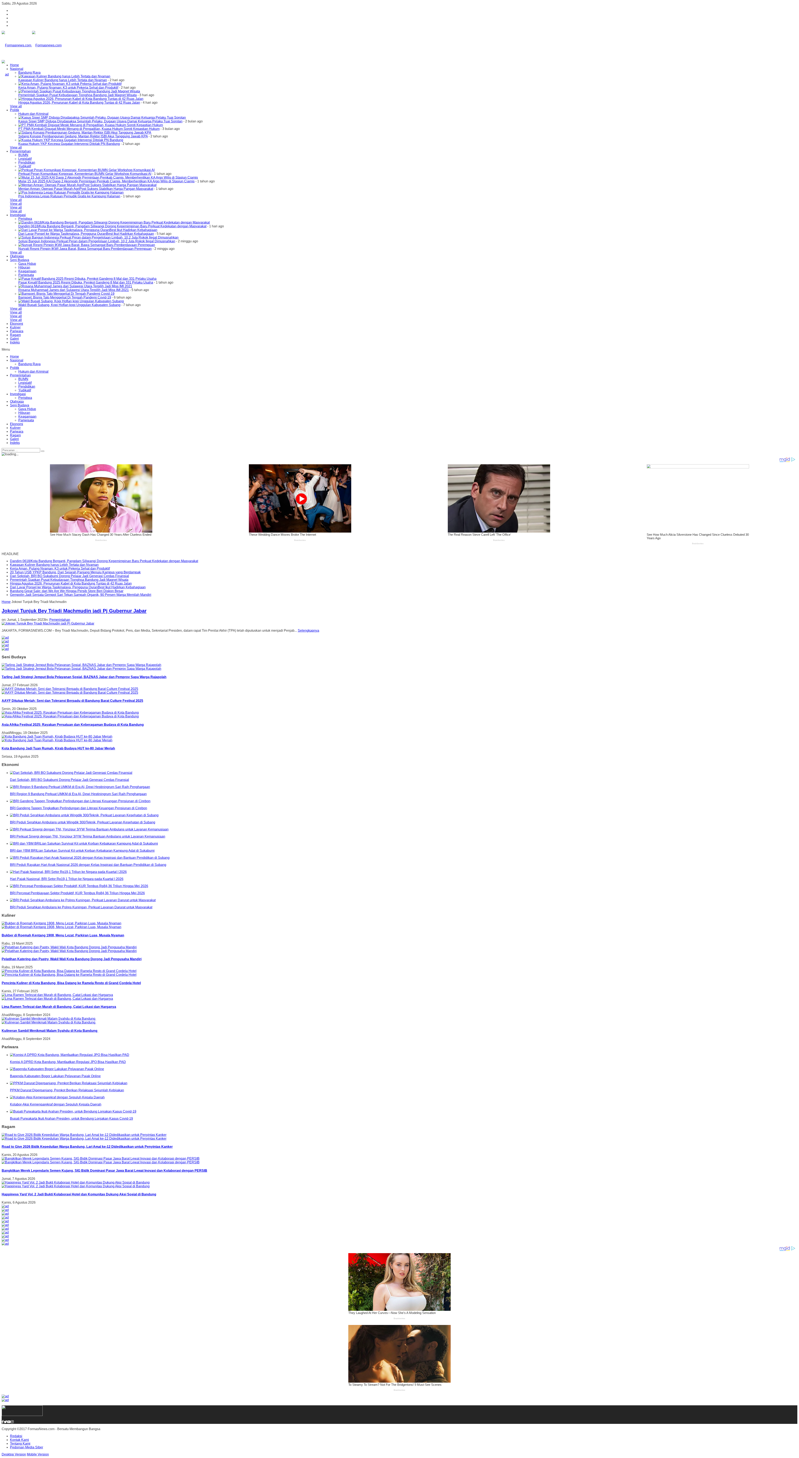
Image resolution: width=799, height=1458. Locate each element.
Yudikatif (24, 166)
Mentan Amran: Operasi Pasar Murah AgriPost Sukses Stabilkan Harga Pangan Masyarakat (85, 188)
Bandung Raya (29, 72)
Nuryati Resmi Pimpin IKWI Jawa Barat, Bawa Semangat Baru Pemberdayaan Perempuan (85, 248)
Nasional (16, 69)
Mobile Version (38, 1454)
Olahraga (17, 256)
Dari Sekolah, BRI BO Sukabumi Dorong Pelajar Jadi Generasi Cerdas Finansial (69, 576)
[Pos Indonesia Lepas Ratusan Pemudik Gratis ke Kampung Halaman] (71, 192)
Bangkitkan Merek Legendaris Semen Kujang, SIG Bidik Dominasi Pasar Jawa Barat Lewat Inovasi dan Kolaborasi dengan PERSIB (104, 1170)
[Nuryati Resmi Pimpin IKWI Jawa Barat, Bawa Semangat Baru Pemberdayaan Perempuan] (86, 245)
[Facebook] (3, 1422)
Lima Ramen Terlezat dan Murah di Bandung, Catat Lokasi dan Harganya (59, 1007)
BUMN (23, 155)
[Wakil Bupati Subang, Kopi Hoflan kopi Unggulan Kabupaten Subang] (71, 301)
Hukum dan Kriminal (33, 114)
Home (14, 65)
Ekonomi (16, 323)
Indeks (15, 342)
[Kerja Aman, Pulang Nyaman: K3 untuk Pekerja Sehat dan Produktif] (70, 84)
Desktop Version (14, 1454)
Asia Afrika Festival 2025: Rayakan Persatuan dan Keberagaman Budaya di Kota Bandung (73, 724)
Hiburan (24, 267)
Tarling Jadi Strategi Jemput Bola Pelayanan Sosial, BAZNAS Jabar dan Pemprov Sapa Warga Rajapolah (84, 677)
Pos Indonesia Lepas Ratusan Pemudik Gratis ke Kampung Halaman (69, 196)
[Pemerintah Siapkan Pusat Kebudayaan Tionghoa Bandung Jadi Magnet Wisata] (79, 91)
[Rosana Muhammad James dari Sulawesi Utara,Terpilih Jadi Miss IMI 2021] (75, 286)
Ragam (15, 335)
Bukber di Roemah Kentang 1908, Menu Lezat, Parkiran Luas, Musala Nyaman (63, 935)
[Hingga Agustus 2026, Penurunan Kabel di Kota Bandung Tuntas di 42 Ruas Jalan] (80, 99)
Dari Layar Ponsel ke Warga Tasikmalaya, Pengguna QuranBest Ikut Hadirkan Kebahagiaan (86, 233)
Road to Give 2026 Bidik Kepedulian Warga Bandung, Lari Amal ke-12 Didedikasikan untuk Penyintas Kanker (87, 1146)
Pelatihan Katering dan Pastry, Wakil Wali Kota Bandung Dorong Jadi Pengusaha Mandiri (71, 959)
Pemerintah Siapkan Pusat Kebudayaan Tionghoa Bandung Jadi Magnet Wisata (77, 95)
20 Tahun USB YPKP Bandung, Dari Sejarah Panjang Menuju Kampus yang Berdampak (75, 572)
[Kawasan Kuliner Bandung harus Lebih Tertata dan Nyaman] (64, 76)
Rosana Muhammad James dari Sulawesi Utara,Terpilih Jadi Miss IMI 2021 (73, 290)
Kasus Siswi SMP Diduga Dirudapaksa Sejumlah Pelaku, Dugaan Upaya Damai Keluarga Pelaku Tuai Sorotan (100, 121)
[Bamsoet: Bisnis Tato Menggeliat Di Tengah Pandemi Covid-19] (66, 293)
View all (16, 106)
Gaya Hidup (27, 263)
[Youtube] (9, 1422)
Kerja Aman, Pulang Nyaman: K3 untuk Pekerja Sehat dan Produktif (68, 87)
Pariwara (16, 331)
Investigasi (18, 215)
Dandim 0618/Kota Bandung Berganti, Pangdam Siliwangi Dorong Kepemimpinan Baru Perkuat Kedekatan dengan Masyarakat (112, 226)
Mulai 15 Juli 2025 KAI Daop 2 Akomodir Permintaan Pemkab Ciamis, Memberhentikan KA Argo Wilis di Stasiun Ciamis (106, 181)
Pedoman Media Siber (26, 1447)
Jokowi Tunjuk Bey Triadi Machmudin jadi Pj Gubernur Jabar (74, 611)
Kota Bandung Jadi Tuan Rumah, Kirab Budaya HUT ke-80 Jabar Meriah (58, 748)
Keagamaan (27, 271)
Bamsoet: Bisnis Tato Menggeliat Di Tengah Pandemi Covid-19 (64, 297)
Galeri (14, 338)
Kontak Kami (19, 1440)
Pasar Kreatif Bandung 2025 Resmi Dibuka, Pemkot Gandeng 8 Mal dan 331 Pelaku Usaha (85, 282)
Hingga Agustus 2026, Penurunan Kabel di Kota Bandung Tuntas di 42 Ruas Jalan (79, 102)
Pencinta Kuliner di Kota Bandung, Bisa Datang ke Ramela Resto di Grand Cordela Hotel (71, 983)
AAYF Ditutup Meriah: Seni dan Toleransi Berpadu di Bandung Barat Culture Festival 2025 (72, 700)
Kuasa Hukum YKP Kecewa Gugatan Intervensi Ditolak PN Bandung (69, 144)
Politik (14, 110)
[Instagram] (12, 1422)
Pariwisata (26, 275)
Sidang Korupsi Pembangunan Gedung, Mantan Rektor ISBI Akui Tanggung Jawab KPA (83, 136)
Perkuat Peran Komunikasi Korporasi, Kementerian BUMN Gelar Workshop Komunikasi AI (84, 174)
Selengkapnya (308, 630)
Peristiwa (25, 218)
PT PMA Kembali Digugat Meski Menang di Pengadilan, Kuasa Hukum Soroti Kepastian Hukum (89, 129)
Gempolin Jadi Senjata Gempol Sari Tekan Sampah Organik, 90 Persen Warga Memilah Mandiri (80, 594)
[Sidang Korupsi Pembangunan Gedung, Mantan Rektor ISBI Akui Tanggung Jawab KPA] (84, 132)
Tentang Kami (20, 1443)
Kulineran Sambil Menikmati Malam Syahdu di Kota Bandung (50, 1030)
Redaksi (16, 1436)
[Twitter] (5, 1422)
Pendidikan (26, 162)
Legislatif (25, 159)
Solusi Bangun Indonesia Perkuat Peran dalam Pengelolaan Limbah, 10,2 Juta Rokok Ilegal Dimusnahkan (96, 241)
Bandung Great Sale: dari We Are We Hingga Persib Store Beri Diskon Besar (66, 591)
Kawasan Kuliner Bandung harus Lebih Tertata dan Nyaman (62, 80)
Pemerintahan (20, 151)
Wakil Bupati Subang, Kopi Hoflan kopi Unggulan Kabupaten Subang (69, 305)
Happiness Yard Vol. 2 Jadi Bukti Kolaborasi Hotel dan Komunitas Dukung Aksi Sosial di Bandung (79, 1194)
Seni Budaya (19, 260)
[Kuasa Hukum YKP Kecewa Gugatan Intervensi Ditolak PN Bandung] (70, 140)
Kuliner (15, 327)
